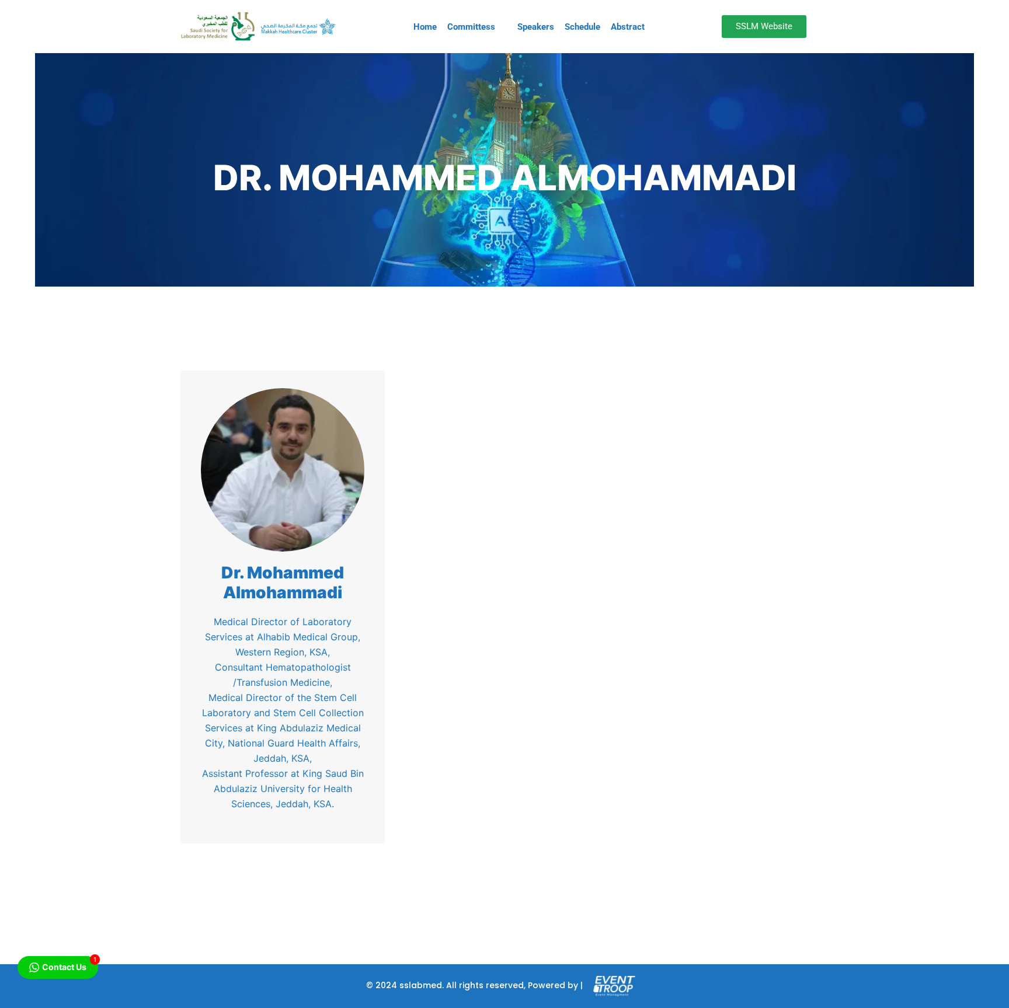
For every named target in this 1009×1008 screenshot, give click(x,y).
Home (425, 27)
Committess (471, 27)
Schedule (582, 27)
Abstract (628, 27)
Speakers (535, 27)
